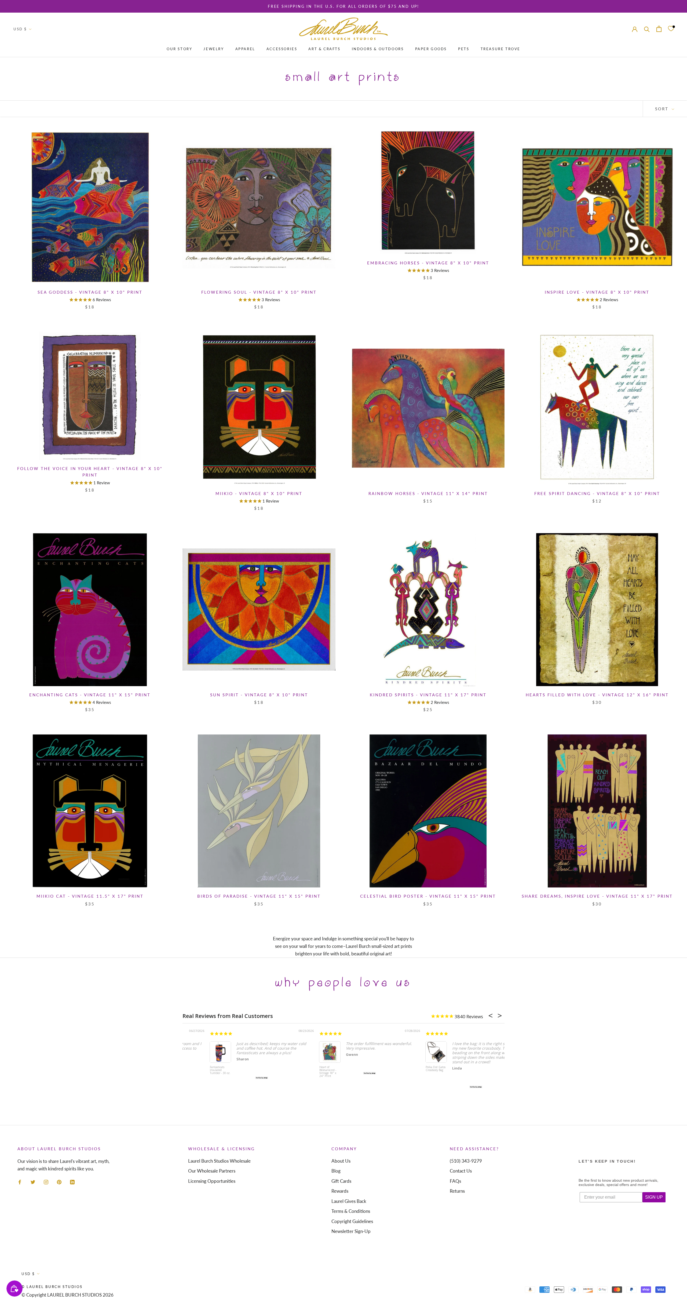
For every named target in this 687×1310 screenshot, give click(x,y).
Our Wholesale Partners (211, 1171)
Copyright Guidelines (352, 1221)
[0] (671, 29)
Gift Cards (341, 1181)
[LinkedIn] (72, 1181)
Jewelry (213, 49)
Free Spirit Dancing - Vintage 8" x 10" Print (597, 493)
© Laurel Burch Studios (51, 1286)
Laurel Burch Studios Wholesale (219, 1161)
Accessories (281, 49)
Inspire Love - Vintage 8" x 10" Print (597, 292)
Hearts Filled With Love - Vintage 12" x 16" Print (597, 694)
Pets (463, 49)
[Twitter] (33, 1181)
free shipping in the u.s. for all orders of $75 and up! (343, 6)
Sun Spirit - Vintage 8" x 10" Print (259, 694)
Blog (336, 1171)
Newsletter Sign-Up (351, 1231)
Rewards (339, 1191)
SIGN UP (654, 1197)
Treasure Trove (500, 49)
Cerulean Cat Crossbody (403, 1074)
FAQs (455, 1181)
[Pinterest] (59, 1181)
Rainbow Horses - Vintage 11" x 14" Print (428, 493)
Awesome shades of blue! (425, 1042)
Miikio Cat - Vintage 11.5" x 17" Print (90, 896)
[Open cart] (659, 29)
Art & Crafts (324, 49)
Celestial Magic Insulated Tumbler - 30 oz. (193, 1070)
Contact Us (461, 1171)
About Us (340, 1161)
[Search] (647, 29)
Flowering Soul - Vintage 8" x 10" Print (259, 292)
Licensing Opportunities (211, 1181)
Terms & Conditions (350, 1211)
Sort (662, 108)
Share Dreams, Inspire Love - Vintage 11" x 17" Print (597, 896)
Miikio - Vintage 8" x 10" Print (258, 493)
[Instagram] (46, 1181)
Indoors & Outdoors (378, 49)
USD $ (20, 29)
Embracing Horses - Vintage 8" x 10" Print (428, 262)
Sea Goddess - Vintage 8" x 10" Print (90, 292)
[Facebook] (19, 1181)
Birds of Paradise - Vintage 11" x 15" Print (259, 896)
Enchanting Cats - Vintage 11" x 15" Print (90, 694)
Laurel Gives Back (348, 1201)
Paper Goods (431, 49)
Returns (457, 1191)
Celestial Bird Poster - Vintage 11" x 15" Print (428, 896)
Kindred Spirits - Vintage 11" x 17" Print (428, 694)
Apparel (245, 49)
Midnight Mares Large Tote (299, 1069)
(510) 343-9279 (466, 1161)
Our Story (179, 49)
